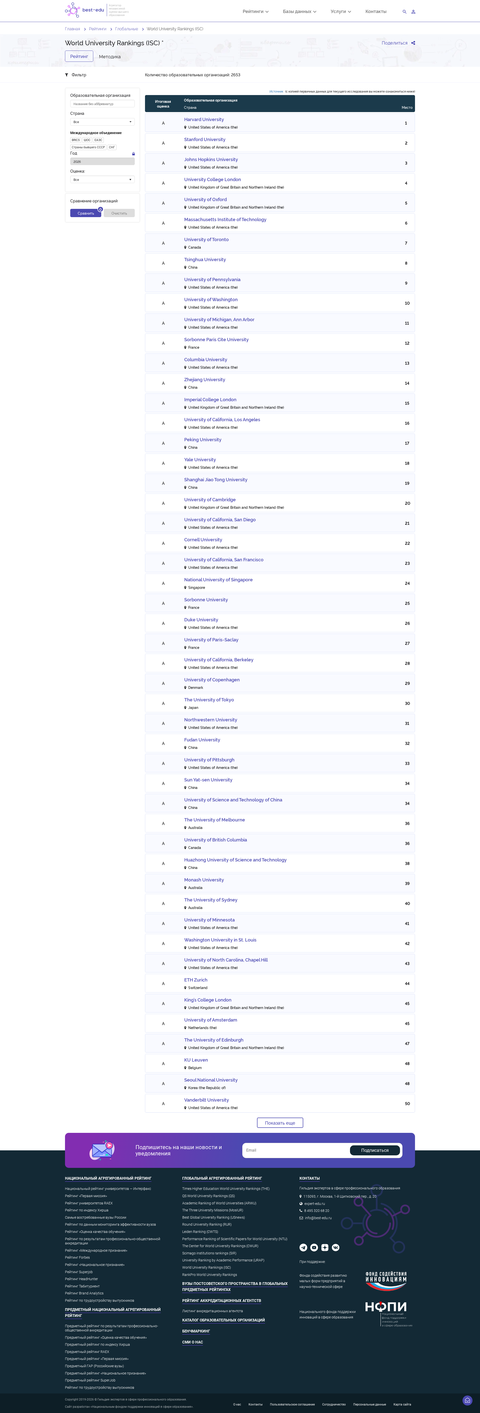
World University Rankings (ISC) (206, 1267)
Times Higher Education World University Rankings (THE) (226, 1189)
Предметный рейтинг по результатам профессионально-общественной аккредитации (111, 1328)
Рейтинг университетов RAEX (89, 1203)
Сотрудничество (334, 1404)
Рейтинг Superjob (79, 1272)
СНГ (112, 147)
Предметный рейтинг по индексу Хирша (97, 1344)
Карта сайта (402, 1404)
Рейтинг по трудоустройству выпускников (99, 1300)
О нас (237, 1404)
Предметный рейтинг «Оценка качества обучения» (106, 1337)
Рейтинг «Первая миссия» (86, 1196)
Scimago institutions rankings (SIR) (209, 1253)
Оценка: (77, 171)
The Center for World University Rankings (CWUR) (220, 1246)
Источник (276, 91)
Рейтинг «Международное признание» (96, 1250)
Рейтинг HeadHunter (81, 1279)
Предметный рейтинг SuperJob (90, 1380)
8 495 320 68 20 (316, 1211)
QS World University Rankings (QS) (208, 1196)
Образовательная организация (100, 95)
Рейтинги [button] (254, 12)
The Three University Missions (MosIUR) (212, 1210)
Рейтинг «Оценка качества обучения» (95, 1232)
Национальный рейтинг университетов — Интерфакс (108, 1189)
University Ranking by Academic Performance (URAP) (223, 1260)
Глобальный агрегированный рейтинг (222, 1178)
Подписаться (375, 1150)
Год (73, 153)
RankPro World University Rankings (209, 1275)
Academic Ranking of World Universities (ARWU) (219, 1203)
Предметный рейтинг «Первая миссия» (96, 1359)
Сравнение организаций (94, 201)
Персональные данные (369, 1404)
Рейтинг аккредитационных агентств (221, 1300)
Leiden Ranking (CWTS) (200, 1232)
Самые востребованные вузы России (95, 1217)
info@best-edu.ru (318, 1218)
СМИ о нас (192, 1342)
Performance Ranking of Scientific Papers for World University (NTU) (235, 1239)
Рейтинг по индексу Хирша (86, 1210)
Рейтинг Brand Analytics (84, 1293)
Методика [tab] (110, 56)
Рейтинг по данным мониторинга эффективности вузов (110, 1224)
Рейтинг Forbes (77, 1257)
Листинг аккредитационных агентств (212, 1311)
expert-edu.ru (314, 1204)
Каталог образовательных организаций (223, 1320)
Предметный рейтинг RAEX (87, 1352)
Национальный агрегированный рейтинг (108, 1178)
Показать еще (280, 1123)
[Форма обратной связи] (467, 1400)
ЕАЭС (98, 140)
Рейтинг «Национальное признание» (94, 1265)
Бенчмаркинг (196, 1331)
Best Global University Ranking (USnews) (213, 1217)
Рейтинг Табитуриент (82, 1286)
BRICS (76, 140)
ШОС (87, 140)
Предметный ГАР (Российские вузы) (94, 1366)
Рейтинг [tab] (79, 56)
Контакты (376, 11)
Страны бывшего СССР (88, 147)
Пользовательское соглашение (292, 1404)
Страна (77, 113)
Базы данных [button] (298, 12)
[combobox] (102, 122)
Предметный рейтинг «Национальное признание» (105, 1373)
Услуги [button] (339, 12)
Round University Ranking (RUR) (207, 1224)
